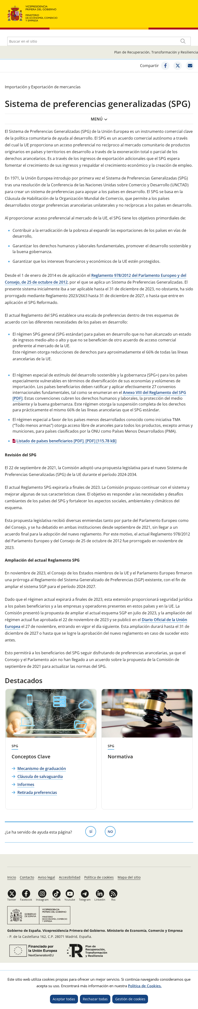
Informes (25, 784)
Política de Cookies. (145, 985)
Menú (97, 119)
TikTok (56, 899)
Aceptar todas (64, 999)
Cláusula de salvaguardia (40, 776)
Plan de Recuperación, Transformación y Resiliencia (156, 52)
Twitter (11, 899)
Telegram (85, 899)
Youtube (69, 899)
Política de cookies (99, 877)
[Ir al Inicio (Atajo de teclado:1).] (32, 13)
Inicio (11, 877)
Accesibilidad (69, 877)
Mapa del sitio (129, 877)
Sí (92, 831)
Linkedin (99, 899)
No (112, 831)
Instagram (42, 899)
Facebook (26, 899)
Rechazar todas (95, 999)
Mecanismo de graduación (41, 768)
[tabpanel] (51, 749)
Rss (113, 899)
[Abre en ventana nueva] (165, 65)
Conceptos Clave (31, 756)
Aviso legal (46, 877)
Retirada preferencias (37, 792)
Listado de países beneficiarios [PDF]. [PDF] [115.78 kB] (66, 441)
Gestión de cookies (130, 999)
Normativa (120, 756)
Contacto (27, 877)
